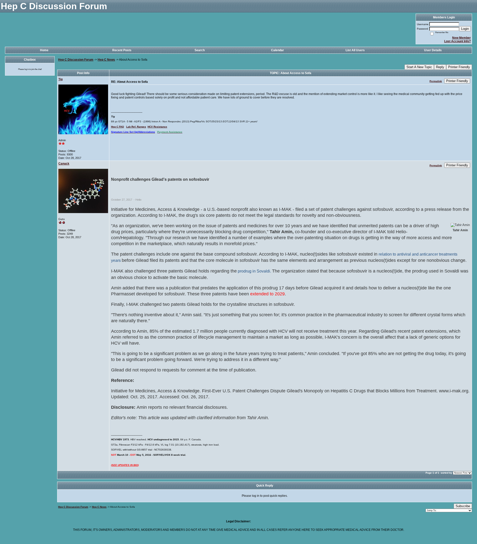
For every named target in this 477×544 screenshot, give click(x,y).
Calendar (277, 50)
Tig (60, 79)
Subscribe (463, 506)
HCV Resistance (157, 126)
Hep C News (106, 59)
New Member (461, 38)
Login (465, 29)
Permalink (436, 81)
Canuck (63, 163)
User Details (433, 50)
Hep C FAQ (117, 126)
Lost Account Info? (457, 41)
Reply (440, 67)
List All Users (355, 50)
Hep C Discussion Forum (75, 59)
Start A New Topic (419, 67)
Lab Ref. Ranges (136, 126)
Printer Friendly (459, 67)
